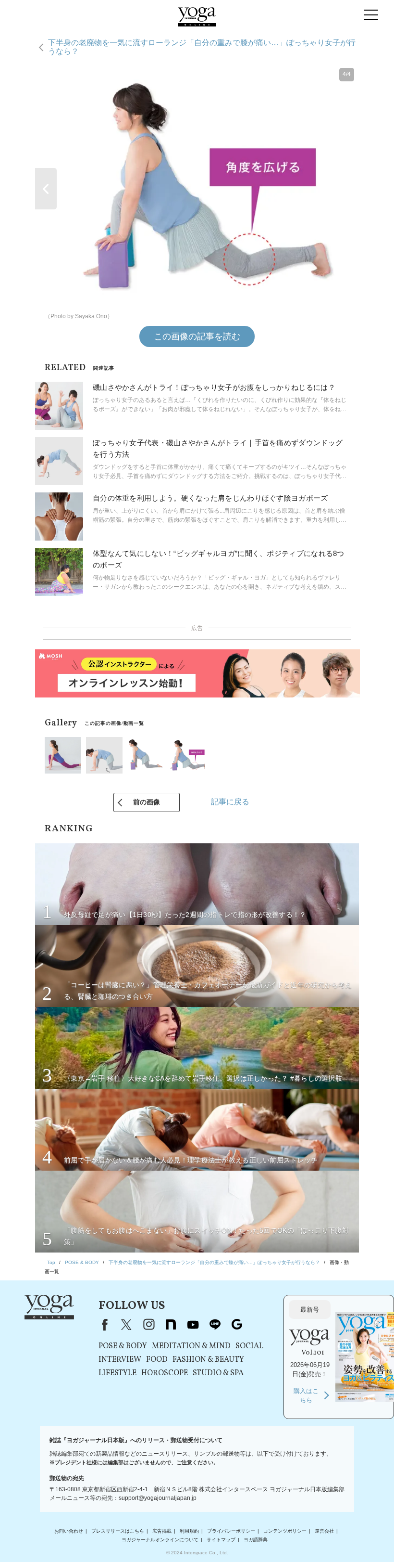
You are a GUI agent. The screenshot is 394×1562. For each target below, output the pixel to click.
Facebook (103, 1324)
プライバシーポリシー (231, 1531)
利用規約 (189, 1531)
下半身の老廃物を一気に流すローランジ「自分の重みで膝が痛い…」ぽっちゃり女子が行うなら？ (202, 47)
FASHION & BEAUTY (208, 1360)
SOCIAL (249, 1346)
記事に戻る (230, 802)
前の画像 (146, 802)
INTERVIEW (119, 1360)
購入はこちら (306, 1395)
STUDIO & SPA (218, 1373)
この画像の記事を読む (197, 336)
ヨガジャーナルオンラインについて (160, 1539)
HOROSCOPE (164, 1373)
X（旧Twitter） (126, 1324)
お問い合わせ (68, 1531)
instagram (148, 1324)
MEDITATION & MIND (191, 1346)
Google (237, 1324)
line (215, 1324)
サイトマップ (221, 1539)
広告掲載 (162, 1531)
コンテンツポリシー (285, 1531)
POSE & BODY (122, 1346)
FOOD (157, 1360)
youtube (192, 1324)
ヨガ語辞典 (256, 1539)
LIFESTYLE (117, 1373)
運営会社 (324, 1531)
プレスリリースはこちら (117, 1531)
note (170, 1324)
